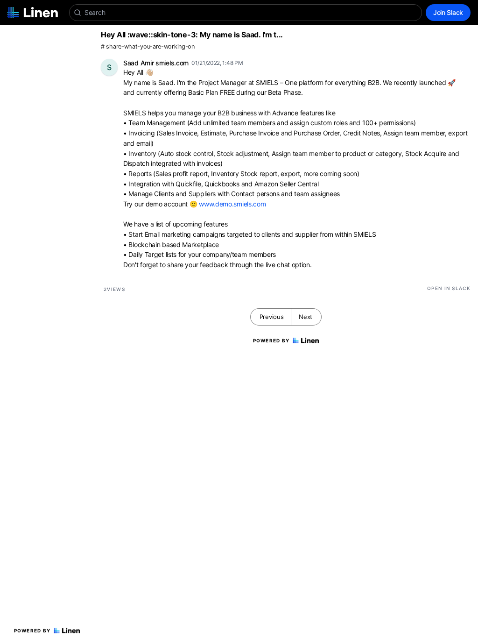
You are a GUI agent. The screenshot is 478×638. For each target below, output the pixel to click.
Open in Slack (449, 288)
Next (305, 316)
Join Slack (448, 12)
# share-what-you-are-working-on (148, 46)
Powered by (32, 630)
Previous (272, 316)
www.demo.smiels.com (232, 204)
